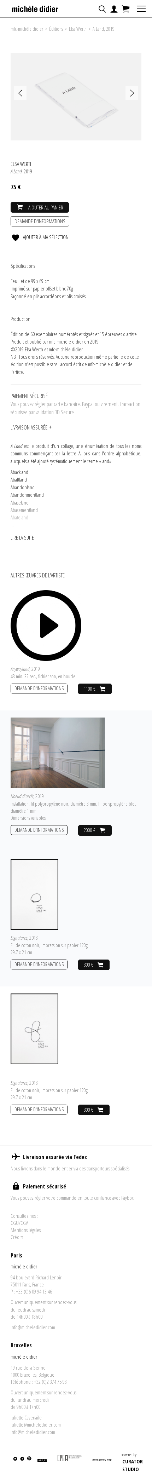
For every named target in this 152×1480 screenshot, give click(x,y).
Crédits (17, 1236)
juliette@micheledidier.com (36, 1424)
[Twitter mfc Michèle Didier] (15, 1463)
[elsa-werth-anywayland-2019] (46, 625)
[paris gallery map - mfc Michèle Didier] (102, 1463)
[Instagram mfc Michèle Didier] (28, 1463)
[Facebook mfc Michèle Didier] (22, 1463)
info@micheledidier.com (33, 1327)
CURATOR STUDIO (132, 1465)
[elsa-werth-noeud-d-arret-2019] (58, 752)
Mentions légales (26, 1229)
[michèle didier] (35, 6)
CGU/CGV (19, 1222)
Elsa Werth (78, 28)
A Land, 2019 (104, 28)
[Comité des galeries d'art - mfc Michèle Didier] (70, 1463)
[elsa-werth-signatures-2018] (34, 894)
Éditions (56, 28)
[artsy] (42, 1463)
